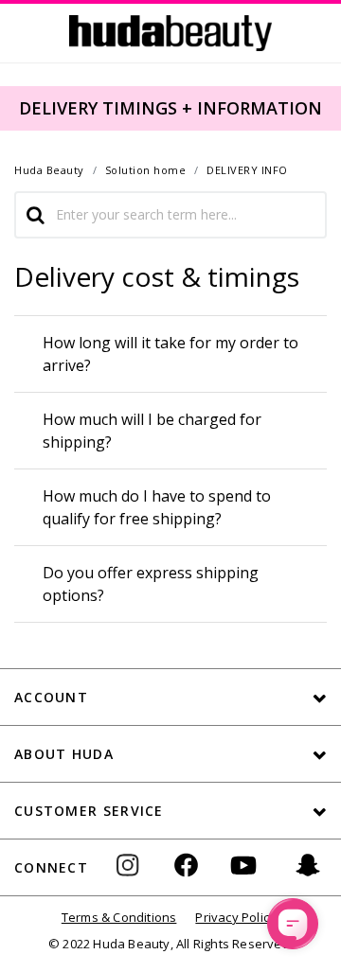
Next (327, 107)
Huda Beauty (49, 170)
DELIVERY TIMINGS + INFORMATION (170, 108)
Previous (11, 107)
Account (51, 697)
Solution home (146, 170)
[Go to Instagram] (135, 879)
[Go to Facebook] (186, 879)
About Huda (64, 754)
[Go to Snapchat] (308, 879)
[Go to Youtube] (243, 879)
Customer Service (89, 811)
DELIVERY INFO (247, 170)
